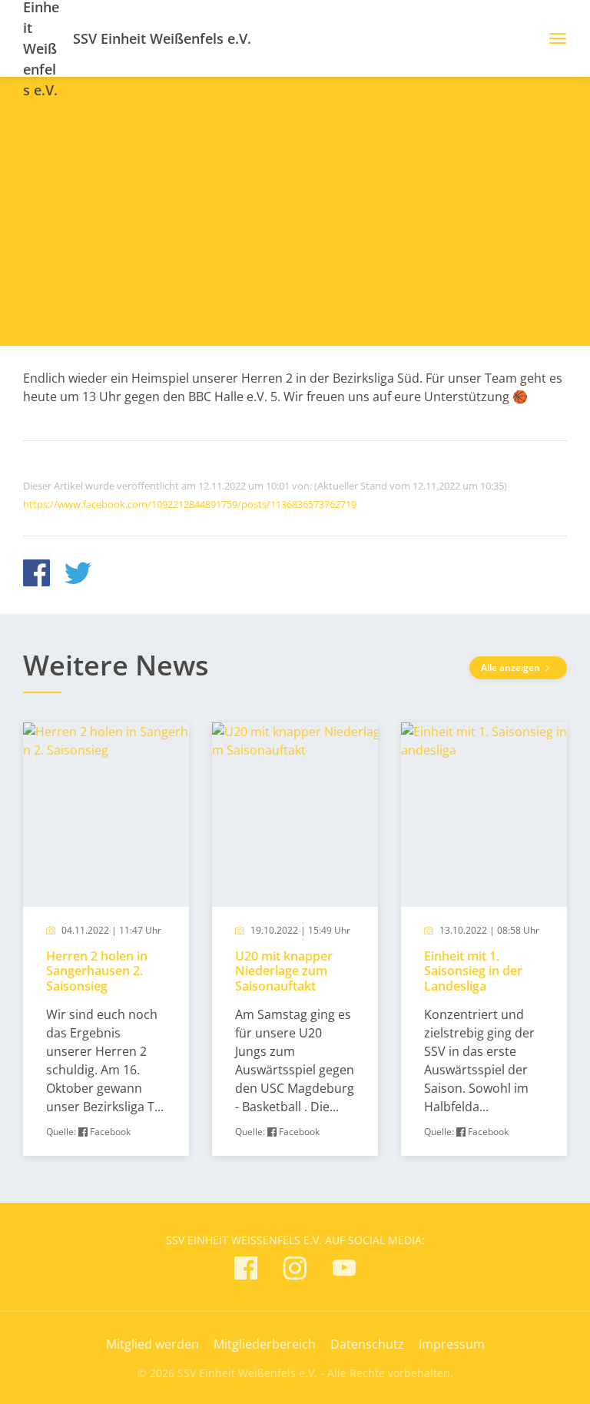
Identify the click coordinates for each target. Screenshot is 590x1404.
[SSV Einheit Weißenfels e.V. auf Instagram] (295, 1270)
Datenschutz (367, 1344)
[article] (106, 939)
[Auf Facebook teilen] (36, 575)
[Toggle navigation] (552, 38)
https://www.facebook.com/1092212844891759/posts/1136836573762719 (189, 504)
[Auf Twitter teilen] (78, 575)
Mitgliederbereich (265, 1344)
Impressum (452, 1344)
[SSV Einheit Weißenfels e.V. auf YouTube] (344, 1270)
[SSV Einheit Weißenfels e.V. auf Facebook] (245, 1270)
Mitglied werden (152, 1344)
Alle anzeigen (511, 667)
